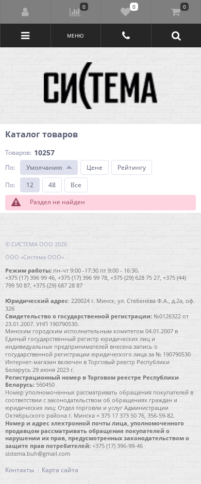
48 (52, 185)
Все (76, 185)
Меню (75, 35)
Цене (95, 167)
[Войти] (26, 12)
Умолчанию (44, 167)
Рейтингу (132, 167)
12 (30, 185)
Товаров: (18, 152)
